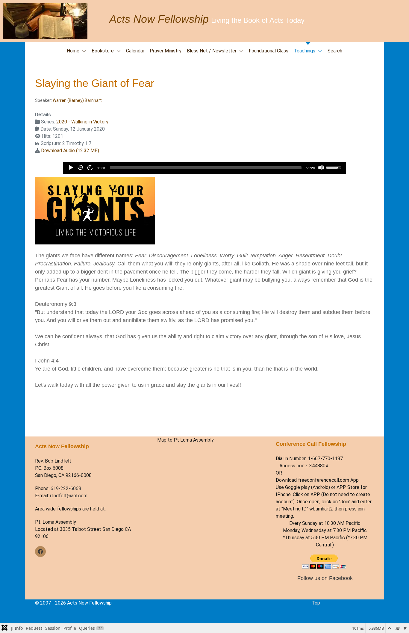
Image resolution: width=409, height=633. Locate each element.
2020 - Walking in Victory (82, 122)
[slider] (205, 167)
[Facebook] (40, 551)
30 (80, 167)
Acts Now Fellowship (159, 19)
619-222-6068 (66, 488)
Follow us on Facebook (325, 578)
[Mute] (321, 167)
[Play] (70, 167)
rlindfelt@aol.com (68, 495)
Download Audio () (70, 150)
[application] (204, 168)
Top (316, 603)
